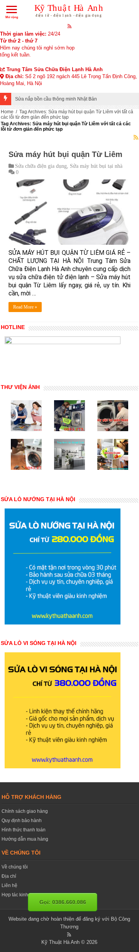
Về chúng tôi (15, 867)
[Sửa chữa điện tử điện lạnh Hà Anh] (69, 9)
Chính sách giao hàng (25, 811)
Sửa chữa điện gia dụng (41, 166)
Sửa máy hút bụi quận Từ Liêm (65, 154)
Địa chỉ (9, 876)
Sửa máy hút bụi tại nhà (96, 166)
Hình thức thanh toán (24, 830)
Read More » (25, 307)
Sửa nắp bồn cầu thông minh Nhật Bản (56, 99)
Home (7, 111)
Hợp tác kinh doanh (22, 894)
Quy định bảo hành (22, 820)
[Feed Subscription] (136, 137)
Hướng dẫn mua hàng (25, 839)
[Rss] (70, 26)
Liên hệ (9, 885)
